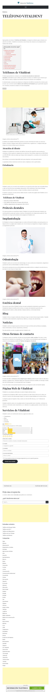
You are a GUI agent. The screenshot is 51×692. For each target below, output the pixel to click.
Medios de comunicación (8, 617)
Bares (4, 561)
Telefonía (5, 655)
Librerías (5, 609)
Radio (4, 639)
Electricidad (5, 589)
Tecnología (5, 653)
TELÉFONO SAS (7, 486)
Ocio (4, 625)
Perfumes (5, 633)
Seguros (5, 645)
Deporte (5, 581)
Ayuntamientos (6, 557)
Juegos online (6, 607)
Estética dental (7, 60)
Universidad (5, 663)
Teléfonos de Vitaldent (9, 50)
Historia (4, 605)
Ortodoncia (8, 53)
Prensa (4, 635)
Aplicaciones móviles (8, 551)
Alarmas (4, 543)
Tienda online (6, 659)
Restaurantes (6, 641)
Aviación (5, 555)
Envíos (4, 597)
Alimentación (6, 545)
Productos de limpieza (8, 637)
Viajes (4, 665)
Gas (3, 599)
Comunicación (6, 571)
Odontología (7, 59)
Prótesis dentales (8, 56)
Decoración (5, 579)
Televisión (5, 657)
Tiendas (4, 661)
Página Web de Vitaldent (10, 66)
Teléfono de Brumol (7, 535)
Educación (5, 587)
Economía (5, 583)
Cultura (4, 577)
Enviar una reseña (10, 461)
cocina (4, 569)
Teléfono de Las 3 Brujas (8, 533)
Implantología (7, 57)
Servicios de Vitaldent (10, 68)
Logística (5, 611)
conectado (16, 494)
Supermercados (6, 651)
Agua (4, 541)
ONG (4, 627)
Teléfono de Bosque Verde (9, 527)
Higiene (4, 603)
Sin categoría (6, 647)
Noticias (6, 63)
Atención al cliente (10, 51)
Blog (5, 62)
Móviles (4, 623)
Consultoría (5, 575)
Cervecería (5, 565)
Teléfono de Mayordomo (8, 531)
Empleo (4, 591)
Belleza (4, 563)
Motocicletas (6, 621)
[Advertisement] (25, 28)
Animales (5, 549)
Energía (4, 593)
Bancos (4, 559)
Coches (4, 567)
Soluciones (5, 649)
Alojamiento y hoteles (8, 547)
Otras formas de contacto (10, 65)
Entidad (4, 595)
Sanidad (4, 643)
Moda (4, 619)
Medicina (5, 12)
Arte (4, 553)
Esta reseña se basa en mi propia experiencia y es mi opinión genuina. (21, 458)
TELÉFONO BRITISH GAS (41, 486)
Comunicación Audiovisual (9, 573)
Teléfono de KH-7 (7, 529)
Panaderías (5, 631)
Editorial (5, 585)
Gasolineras (5, 601)
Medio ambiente (6, 615)
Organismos (5, 629)
